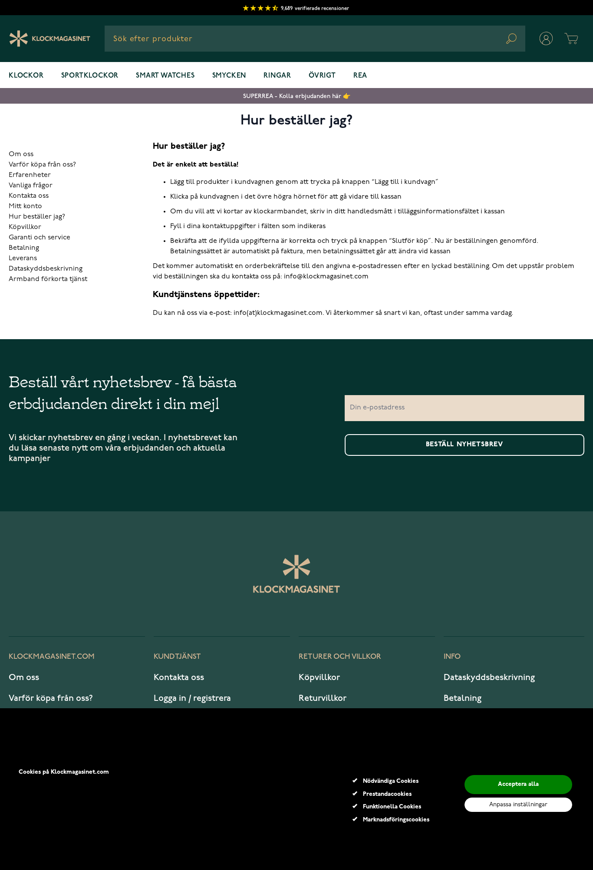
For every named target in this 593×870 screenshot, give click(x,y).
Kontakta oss (29, 196)
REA (360, 75)
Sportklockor (90, 75)
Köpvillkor (25, 227)
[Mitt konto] (546, 39)
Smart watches (165, 75)
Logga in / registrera (192, 698)
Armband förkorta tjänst (48, 279)
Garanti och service (39, 237)
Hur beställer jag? (37, 216)
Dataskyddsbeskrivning (45, 268)
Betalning (24, 248)
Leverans (23, 258)
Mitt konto (25, 206)
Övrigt (322, 75)
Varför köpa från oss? (42, 164)
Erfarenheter (30, 175)
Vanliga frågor (31, 185)
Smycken (229, 75)
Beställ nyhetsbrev (464, 444)
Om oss (21, 154)
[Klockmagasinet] (50, 38)
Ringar (277, 75)
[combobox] (315, 39)
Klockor (26, 75)
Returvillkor (322, 698)
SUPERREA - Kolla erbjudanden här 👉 (296, 96)
